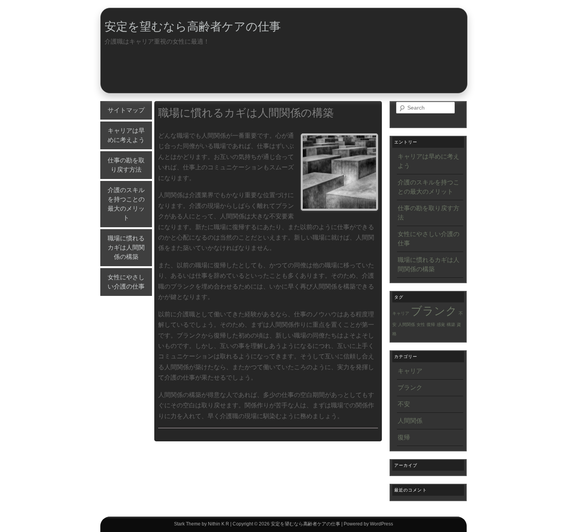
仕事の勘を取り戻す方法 (126, 165)
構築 (451, 324)
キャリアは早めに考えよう (126, 135)
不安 (404, 404)
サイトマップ (126, 110)
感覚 (441, 324)
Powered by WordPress (368, 524)
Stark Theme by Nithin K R (201, 524)
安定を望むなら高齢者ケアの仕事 (193, 26)
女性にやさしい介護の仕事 (126, 282)
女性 (421, 324)
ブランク (434, 310)
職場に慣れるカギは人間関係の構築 (126, 247)
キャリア (400, 313)
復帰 (431, 324)
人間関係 (406, 324)
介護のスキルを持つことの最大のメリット (126, 204)
